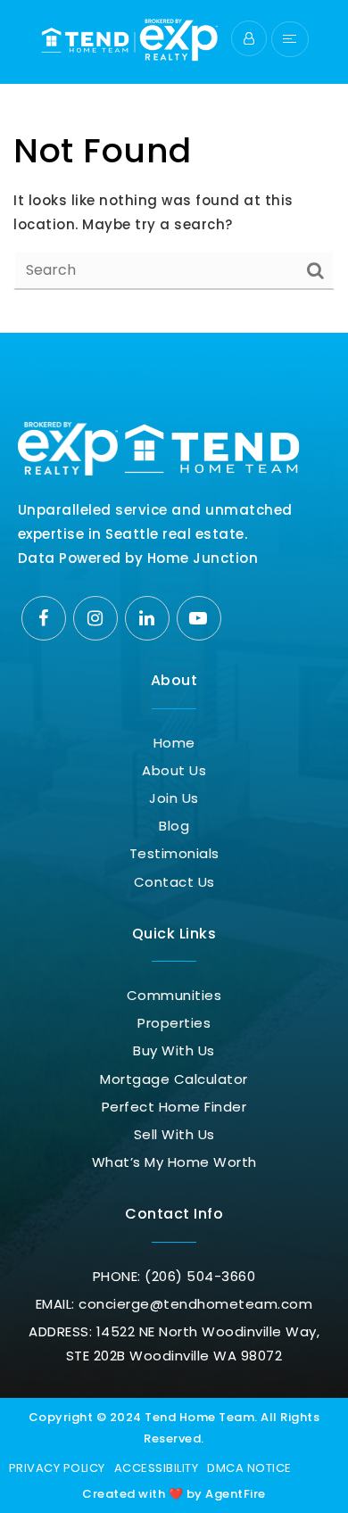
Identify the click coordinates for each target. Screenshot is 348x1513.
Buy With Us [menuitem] (174, 1050)
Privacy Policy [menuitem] (57, 1467)
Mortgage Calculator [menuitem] (174, 1079)
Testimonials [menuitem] (174, 853)
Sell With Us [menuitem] (174, 1134)
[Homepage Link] (129, 38)
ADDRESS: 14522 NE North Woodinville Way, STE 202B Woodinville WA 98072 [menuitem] (174, 1343)
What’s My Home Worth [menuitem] (174, 1162)
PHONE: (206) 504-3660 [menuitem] (174, 1276)
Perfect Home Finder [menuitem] (174, 1106)
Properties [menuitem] (174, 1022)
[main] (174, 166)
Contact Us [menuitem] (174, 881)
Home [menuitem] (174, 742)
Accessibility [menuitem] (156, 1467)
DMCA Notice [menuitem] (249, 1467)
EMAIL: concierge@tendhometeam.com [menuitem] (174, 1303)
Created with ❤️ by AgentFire (174, 1493)
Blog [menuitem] (174, 825)
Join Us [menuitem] (174, 798)
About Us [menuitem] (174, 770)
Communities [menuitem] (174, 995)
